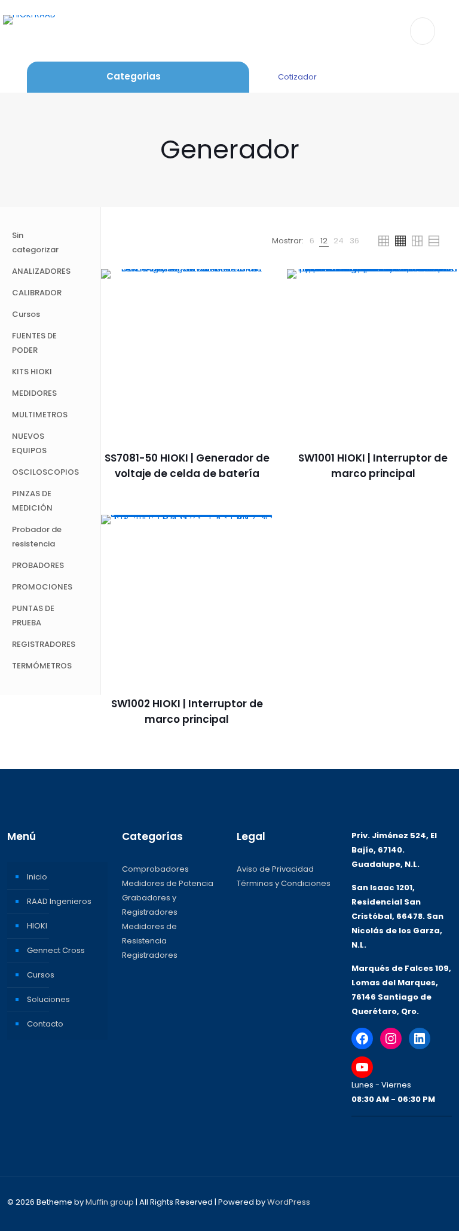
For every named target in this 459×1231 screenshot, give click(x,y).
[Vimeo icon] (397, 1201)
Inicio (37, 876)
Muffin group (109, 1202)
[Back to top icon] (439, 1202)
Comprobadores (155, 869)
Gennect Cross (56, 950)
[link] (312, 241)
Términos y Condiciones (284, 883)
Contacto (45, 1024)
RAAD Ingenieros (59, 901)
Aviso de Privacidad (275, 869)
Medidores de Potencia (167, 883)
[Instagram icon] (410, 1201)
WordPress (288, 1202)
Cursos (40, 974)
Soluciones (48, 999)
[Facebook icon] (372, 1201)
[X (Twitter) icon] (385, 1201)
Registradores (150, 955)
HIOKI (37, 925)
